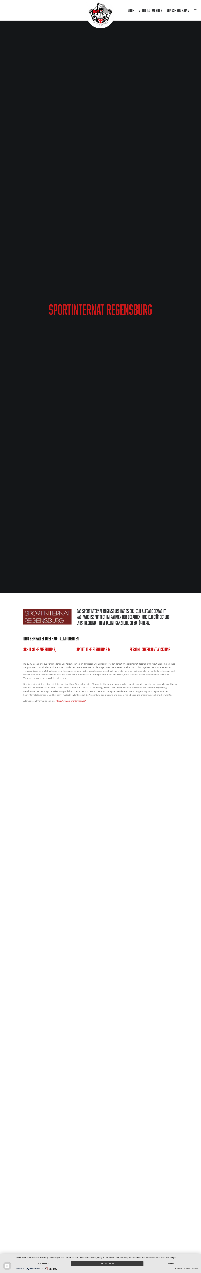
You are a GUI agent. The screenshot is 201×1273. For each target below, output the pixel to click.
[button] (6, 10)
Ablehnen (43, 1263)
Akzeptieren (107, 1263)
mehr (171, 1263)
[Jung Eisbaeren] (100, 10)
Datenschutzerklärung (191, 1268)
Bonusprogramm (178, 10)
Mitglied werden (150, 10)
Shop (131, 10)
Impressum (179, 1268)
